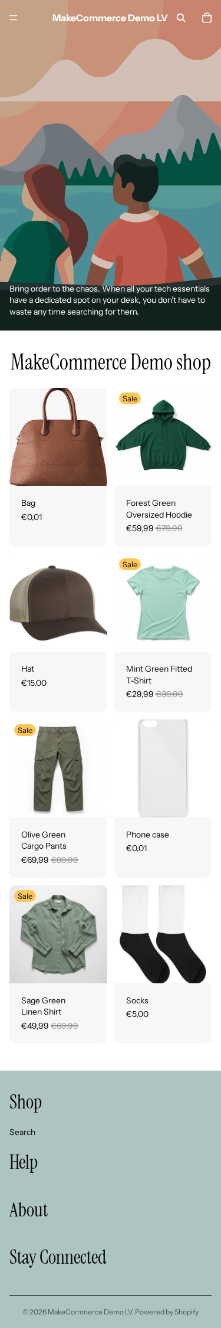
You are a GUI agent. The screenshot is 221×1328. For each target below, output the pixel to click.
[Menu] (13, 17)
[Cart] (207, 18)
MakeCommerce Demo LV (90, 1311)
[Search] (181, 18)
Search (22, 1131)
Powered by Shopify (167, 1311)
